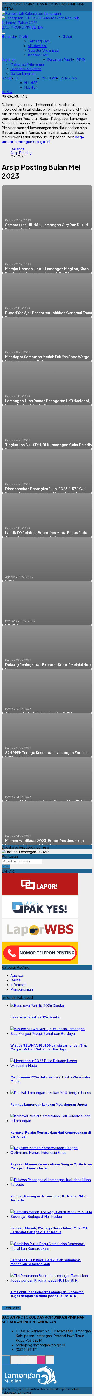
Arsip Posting (21, 152)
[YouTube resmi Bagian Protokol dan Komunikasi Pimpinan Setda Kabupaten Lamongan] (49, 1362)
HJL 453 (30, 82)
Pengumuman (21, 989)
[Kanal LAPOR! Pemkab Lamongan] (14, 1362)
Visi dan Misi (37, 45)
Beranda (9, 36)
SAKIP (7, 78)
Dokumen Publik (60, 59)
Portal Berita (11, 1308)
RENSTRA (68, 78)
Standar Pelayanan (25, 68)
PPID (81, 59)
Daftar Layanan (23, 73)
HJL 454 (31, 87)
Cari (6, 866)
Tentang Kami (39, 41)
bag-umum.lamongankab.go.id (43, 139)
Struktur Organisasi (43, 50)
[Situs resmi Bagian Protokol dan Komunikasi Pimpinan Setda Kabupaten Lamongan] (6, 1362)
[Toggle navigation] (3, 33)
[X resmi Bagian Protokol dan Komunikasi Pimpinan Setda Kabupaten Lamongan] (32, 1362)
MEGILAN (49, 78)
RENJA (7, 92)
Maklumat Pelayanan (27, 64)
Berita (15, 980)
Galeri (67, 36)
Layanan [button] (9, 59)
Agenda (16, 975)
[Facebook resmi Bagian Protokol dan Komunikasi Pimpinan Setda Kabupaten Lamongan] (23, 1362)
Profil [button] (23, 36)
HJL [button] (18, 78)
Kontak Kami (38, 55)
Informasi (17, 984)
